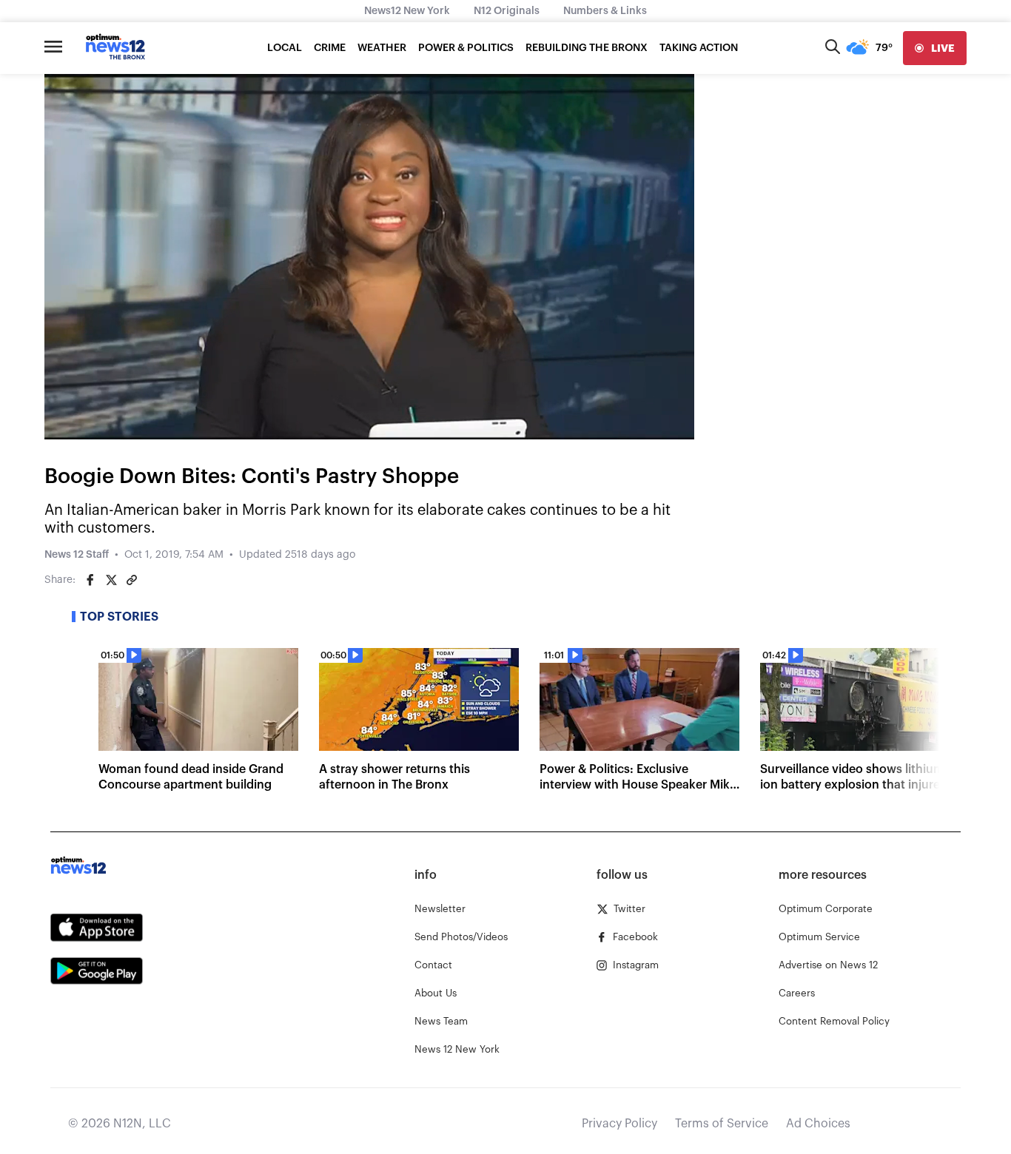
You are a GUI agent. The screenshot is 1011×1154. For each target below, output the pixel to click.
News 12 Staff (76, 555)
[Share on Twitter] (111, 580)
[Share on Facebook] (90, 580)
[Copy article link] (132, 580)
